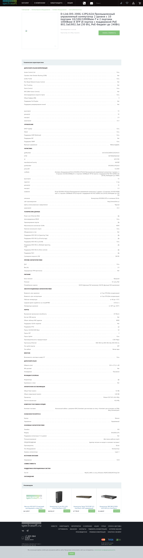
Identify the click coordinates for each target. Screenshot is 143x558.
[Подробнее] (42, 510)
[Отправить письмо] (91, 3)
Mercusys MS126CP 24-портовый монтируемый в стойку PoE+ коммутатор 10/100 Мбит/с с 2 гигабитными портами (34, 509)
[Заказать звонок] (84, 3)
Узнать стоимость (109, 33)
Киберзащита (64, 526)
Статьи (103, 526)
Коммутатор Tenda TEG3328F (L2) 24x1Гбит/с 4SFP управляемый (84, 507)
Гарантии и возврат (114, 532)
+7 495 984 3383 (30, 537)
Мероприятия (76, 526)
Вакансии (73, 529)
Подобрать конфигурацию (97, 529)
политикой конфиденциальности (105, 550)
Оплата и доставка (114, 526)
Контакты (82, 529)
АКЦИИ (70, 3)
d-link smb (73, 29)
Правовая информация (97, 532)
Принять (71, 553)
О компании (87, 526)
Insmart (110, 544)
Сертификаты (63, 529)
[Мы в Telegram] (28, 531)
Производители (81, 532)
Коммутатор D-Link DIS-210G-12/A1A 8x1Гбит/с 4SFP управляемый (59, 508)
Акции (96, 526)
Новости (54, 526)
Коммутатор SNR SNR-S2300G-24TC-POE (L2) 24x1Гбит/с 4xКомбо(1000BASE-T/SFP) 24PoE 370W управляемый (109, 509)
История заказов (115, 529)
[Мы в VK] (24, 531)
